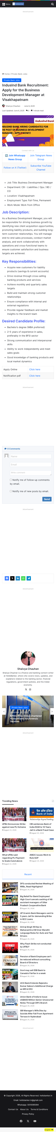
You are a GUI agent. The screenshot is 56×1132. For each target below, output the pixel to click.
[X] (12, 578)
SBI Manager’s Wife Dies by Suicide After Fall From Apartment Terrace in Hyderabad (36, 1013)
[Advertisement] (28, 42)
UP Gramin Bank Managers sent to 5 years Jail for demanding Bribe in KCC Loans (36, 916)
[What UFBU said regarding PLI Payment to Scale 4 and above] (14, 845)
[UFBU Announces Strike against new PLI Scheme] (14, 814)
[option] (28, 711)
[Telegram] (29, 578)
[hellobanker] (18, 3)
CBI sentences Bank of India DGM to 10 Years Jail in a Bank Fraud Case (42, 827)
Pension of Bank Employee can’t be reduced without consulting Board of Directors (35, 959)
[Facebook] (7, 578)
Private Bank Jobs (19, 74)
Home (7, 74)
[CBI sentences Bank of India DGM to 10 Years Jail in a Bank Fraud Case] (42, 814)
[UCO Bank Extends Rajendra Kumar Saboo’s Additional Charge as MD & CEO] (10, 987)
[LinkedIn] (18, 578)
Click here (34, 369)
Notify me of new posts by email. (30, 491)
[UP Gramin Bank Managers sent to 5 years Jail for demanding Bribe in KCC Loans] (10, 917)
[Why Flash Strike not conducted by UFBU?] (10, 947)
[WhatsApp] (23, 578)
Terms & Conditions (39, 1109)
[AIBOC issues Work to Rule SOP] (42, 845)
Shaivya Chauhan (13, 106)
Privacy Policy (28, 1114)
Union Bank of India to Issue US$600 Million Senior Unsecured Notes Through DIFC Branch (36, 1000)
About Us (24, 1109)
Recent (28, 874)
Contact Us (13, 1109)
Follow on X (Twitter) (15, 167)
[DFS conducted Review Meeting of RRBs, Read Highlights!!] (10, 887)
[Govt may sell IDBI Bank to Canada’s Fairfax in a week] (10, 974)
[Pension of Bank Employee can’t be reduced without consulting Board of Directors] (10, 960)
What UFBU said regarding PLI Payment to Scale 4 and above (13, 858)
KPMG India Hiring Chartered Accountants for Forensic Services (26, 719)
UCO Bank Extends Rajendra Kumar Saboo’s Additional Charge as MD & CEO (36, 986)
